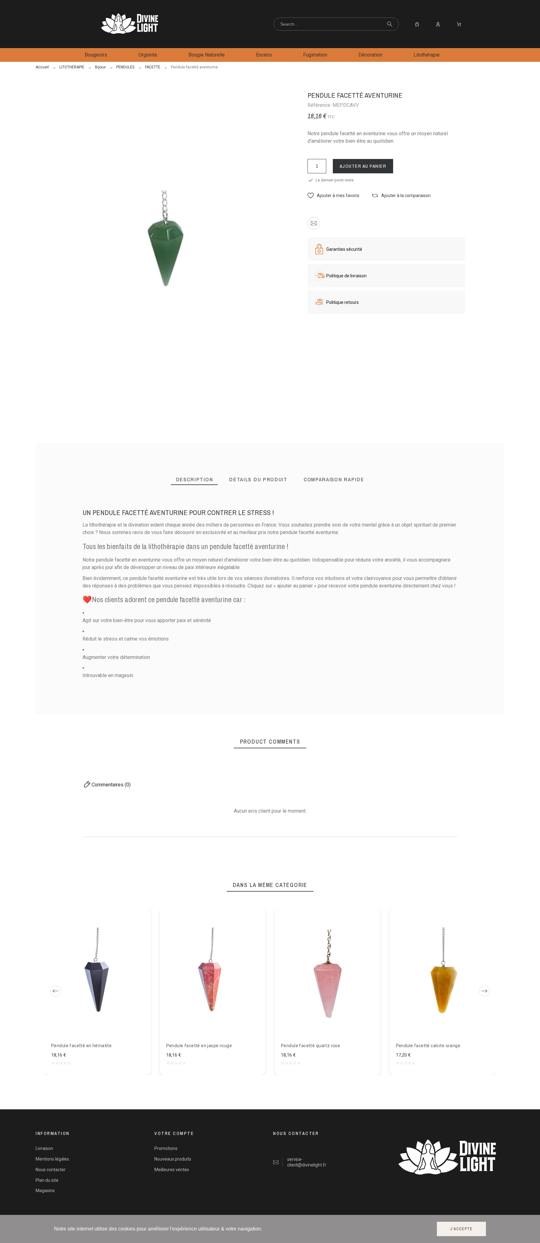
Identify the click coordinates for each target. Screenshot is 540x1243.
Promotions (166, 1148)
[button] (333, 195)
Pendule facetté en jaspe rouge (199, 1045)
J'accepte (461, 1228)
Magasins (45, 1190)
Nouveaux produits (172, 1158)
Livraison (44, 1148)
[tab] (194, 479)
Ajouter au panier (363, 166)
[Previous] (55, 991)
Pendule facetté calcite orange (428, 1045)
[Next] (484, 991)
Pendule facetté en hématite (81, 1045)
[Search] (390, 24)
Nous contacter (51, 1169)
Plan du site (47, 1180)
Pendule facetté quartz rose (310, 1045)
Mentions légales (52, 1158)
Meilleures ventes (171, 1169)
